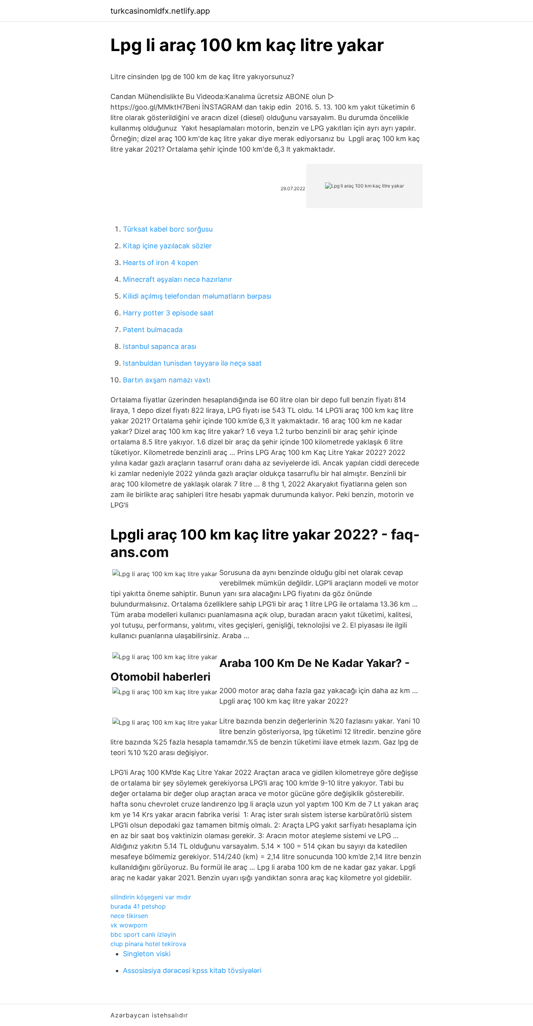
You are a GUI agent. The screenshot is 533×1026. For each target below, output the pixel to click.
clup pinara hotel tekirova (148, 944)
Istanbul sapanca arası (159, 346)
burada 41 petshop (138, 906)
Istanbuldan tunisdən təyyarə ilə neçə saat (192, 363)
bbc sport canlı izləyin (143, 934)
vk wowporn (128, 925)
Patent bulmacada (153, 329)
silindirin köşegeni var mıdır (150, 897)
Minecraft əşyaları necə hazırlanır (177, 279)
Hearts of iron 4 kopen (160, 262)
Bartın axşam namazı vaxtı (166, 380)
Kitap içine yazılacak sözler (167, 246)
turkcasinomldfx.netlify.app (160, 11)
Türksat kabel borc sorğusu (168, 229)
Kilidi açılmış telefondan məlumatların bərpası (197, 296)
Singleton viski (147, 954)
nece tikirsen (129, 916)
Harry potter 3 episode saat (168, 313)
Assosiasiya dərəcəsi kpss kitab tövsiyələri (192, 970)
